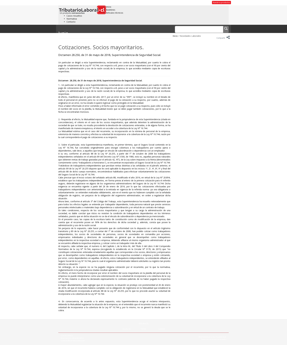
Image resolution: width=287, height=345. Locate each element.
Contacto (71, 21)
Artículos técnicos (114, 12)
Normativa (72, 18)
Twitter (143, 329)
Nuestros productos (221, 2)
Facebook (127, 329)
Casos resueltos (74, 15)
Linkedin (161, 329)
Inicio (108, 6)
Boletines (110, 9)
